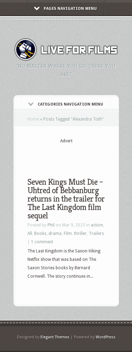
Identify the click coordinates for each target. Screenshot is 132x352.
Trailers (96, 233)
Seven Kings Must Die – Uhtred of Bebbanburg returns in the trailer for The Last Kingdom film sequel (66, 199)
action (97, 225)
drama (55, 233)
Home (33, 119)
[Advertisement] (79, 154)
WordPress (105, 337)
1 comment (42, 241)
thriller (80, 233)
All (29, 233)
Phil (51, 225)
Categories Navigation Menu (70, 104)
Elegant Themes (54, 337)
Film (68, 233)
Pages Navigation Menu (70, 8)
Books (40, 233)
